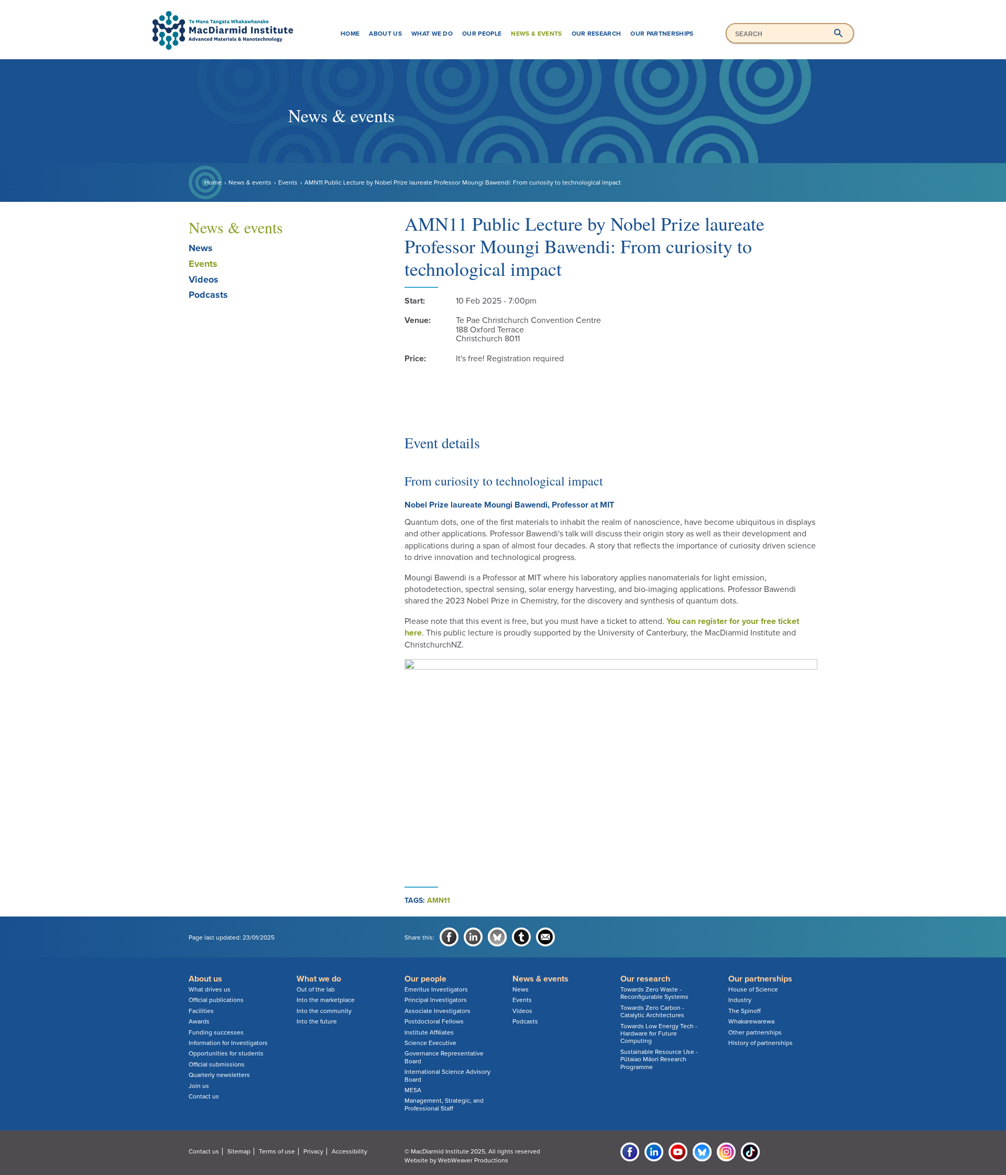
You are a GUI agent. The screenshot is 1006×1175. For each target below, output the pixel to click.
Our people (481, 33)
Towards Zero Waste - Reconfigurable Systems (654, 993)
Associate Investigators (437, 1011)
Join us (199, 1086)
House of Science (753, 989)
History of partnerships (760, 1043)
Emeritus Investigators (436, 989)
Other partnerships (755, 1032)
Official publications (216, 1000)
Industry (739, 1000)
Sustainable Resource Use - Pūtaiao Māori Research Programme (659, 1059)
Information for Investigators (228, 1043)
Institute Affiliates (429, 1032)
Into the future (317, 1021)
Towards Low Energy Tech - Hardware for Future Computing (658, 1033)
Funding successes (216, 1032)
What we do (432, 33)
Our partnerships (661, 33)
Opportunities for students (226, 1053)
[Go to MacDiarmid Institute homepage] (503, 11)
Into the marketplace (326, 1000)
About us (385, 33)
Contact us (204, 1096)
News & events (536, 33)
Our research (596, 33)
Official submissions (217, 1064)
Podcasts (208, 294)
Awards (199, 1021)
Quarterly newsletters (219, 1075)
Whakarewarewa (751, 1021)
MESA (412, 1090)
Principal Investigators (435, 1000)
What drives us (210, 989)
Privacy (313, 1151)
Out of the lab (316, 989)
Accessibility (349, 1151)
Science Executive (430, 1043)
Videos (203, 279)
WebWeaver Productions (473, 1160)
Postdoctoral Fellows (434, 1021)
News (201, 248)
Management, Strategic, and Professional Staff (444, 1104)
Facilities (201, 1011)
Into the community (324, 1011)
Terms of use (277, 1151)
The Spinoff (744, 1011)
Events (288, 182)
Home (350, 33)
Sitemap (238, 1151)
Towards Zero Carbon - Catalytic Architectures (652, 1011)
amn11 (438, 900)
